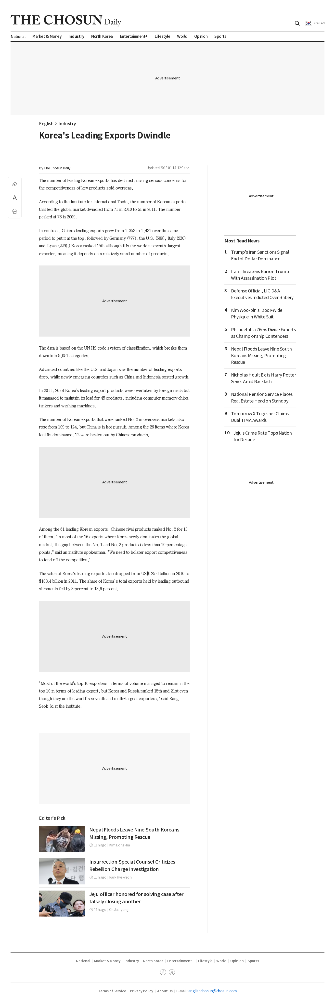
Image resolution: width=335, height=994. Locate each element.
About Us (164, 991)
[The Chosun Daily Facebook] (164, 972)
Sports (253, 961)
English (46, 123)
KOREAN (319, 23)
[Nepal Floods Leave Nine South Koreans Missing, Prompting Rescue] (62, 839)
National (83, 961)
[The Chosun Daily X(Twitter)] (172, 972)
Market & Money (107, 961)
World (221, 961)
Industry (67, 123)
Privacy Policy (141, 991)
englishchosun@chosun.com (212, 990)
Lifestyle (205, 961)
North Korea (153, 961)
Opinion (237, 961)
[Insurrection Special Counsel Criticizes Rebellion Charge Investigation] (62, 871)
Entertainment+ (180, 961)
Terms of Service (112, 991)
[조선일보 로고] (66, 20)
